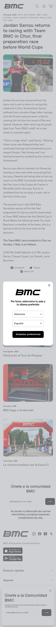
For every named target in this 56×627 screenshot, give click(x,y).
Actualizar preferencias (28, 334)
